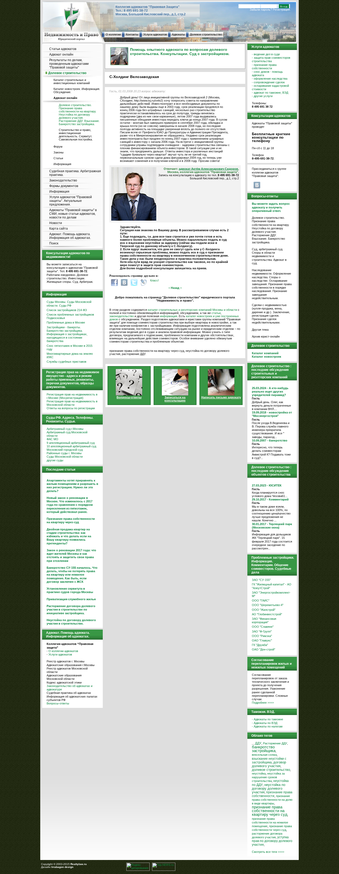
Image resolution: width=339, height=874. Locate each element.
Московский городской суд (65, 449)
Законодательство (63, 180)
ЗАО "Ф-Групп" (262, 631)
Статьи (58, 158)
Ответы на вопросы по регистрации (71, 408)
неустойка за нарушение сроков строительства (268, 777)
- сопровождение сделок (268, 82)
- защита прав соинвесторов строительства (271, 59)
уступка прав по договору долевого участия (272, 841)
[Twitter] (134, 282)
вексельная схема (264, 754)
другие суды (55, 460)
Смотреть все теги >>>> (268, 851)
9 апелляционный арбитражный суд (71, 442)
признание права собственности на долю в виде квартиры (272, 799)
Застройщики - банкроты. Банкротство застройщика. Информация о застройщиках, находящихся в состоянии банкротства (67, 334)
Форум (58, 146)
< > (175, 287)
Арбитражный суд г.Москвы (65, 428)
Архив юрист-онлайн (266, 336)
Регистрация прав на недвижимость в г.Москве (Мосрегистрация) (72, 396)
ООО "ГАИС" (260, 600)
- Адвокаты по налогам (267, 726)
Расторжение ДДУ (275, 743)
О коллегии (113, 34)
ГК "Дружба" (260, 645)
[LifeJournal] (143, 282)
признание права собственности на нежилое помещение (270, 822)
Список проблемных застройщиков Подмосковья (70, 316)
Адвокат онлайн (61, 54)
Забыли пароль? (261, 9)
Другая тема (260, 329)
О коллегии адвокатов (63, 651)
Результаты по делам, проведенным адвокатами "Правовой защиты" (69, 63)
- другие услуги (262, 96)
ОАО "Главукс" (262, 640)
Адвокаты (178, 34)
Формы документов (63, 186)
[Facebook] (114, 282)
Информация (62, 164)
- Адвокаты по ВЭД (264, 723)
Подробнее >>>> (263, 702)
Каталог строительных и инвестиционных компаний (71, 81)
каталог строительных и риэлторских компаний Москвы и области (192, 309)
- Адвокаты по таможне (267, 719)
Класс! (154, 280)
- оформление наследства (269, 78)
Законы (58, 152)
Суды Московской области (65, 456)
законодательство (121, 316)
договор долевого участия (269, 764)
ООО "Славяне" (263, 626)
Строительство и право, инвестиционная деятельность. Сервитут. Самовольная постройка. (76, 134)
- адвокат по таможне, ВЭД (270, 92)
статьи (216, 313)
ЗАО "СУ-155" (261, 579)
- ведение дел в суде (266, 54)
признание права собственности (272, 794)
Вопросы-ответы (58, 703)
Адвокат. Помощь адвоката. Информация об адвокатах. (70, 236)
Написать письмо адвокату (221, 397)
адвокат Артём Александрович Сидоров (208, 168)
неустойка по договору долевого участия (268, 788)
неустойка (259, 773)
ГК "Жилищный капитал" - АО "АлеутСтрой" (271, 586)
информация (168, 316)
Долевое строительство (206, 34)
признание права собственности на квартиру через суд (269, 811)
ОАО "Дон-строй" (263, 649)
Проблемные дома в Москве (66, 322)
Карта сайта (58, 228)
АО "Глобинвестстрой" (267, 614)
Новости (55, 223)
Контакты (132, 34)
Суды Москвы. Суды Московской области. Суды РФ (69, 303)
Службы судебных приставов (66, 361)
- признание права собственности (264, 66)
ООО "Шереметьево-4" (267, 605)
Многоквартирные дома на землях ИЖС (70, 355)
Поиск (53, 243)
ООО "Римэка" (262, 636)
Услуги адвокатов (155, 34)
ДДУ (258, 743)
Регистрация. (282, 9)
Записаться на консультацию (174, 399)
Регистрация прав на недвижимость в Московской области (72, 403)
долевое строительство (271, 770)
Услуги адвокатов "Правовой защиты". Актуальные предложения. (70, 200)
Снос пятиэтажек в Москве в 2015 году (69, 347)
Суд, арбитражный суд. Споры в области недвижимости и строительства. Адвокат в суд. (269, 256)
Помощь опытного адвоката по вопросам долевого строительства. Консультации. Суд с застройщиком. (179, 51)
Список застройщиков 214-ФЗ (67, 310)
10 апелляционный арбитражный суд (71, 446)
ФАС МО (52, 439)
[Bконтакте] (124, 282)
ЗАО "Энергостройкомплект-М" (271, 594)
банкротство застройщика (263, 749)
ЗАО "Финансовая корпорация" (264, 620)
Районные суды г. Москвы (64, 453)
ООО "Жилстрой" (263, 609)
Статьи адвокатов (62, 49)
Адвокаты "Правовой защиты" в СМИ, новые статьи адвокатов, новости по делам (73, 213)
